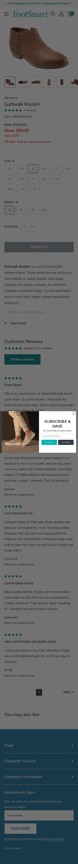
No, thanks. (66, 442)
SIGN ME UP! (49, 442)
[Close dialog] (73, 413)
